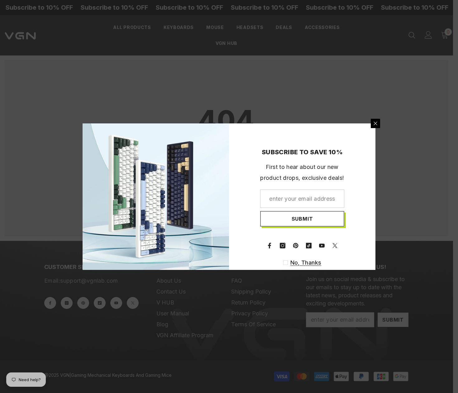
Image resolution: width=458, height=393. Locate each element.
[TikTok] (308, 245)
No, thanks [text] (306, 262)
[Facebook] (269, 245)
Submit (302, 219)
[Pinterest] (295, 245)
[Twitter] (334, 245)
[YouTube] (321, 245)
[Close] (375, 123)
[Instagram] (282, 245)
